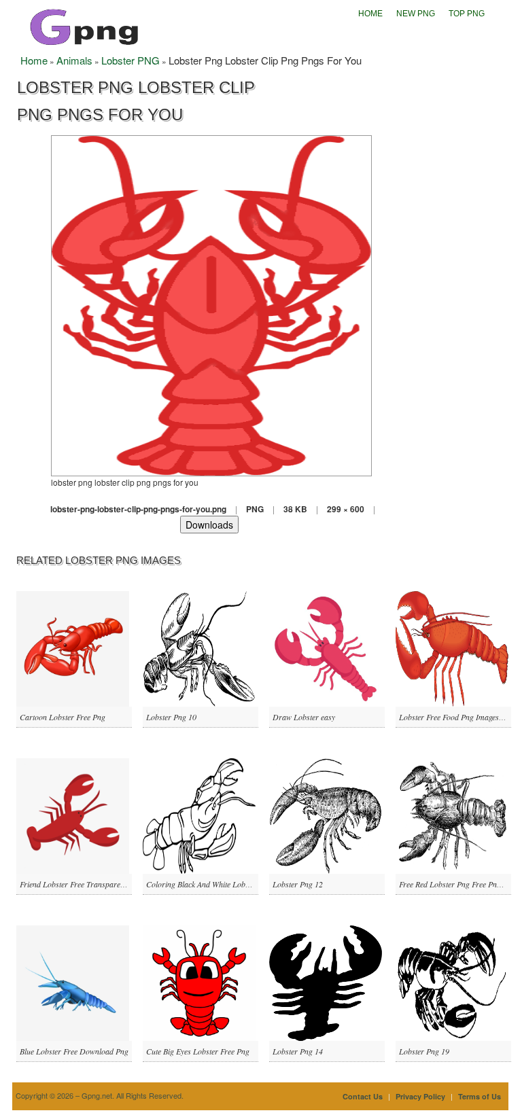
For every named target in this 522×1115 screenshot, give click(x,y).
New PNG (415, 13)
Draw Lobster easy (304, 716)
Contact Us (363, 1096)
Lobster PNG (130, 60)
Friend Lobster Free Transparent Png (80, 884)
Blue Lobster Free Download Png (74, 1051)
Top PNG (467, 13)
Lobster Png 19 (424, 1051)
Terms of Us (479, 1096)
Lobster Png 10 (171, 716)
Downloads (209, 524)
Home (370, 13)
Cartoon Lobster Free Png (62, 716)
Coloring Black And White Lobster (202, 884)
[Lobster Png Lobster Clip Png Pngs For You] (211, 304)
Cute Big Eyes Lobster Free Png (197, 1051)
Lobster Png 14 (298, 1051)
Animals (74, 60)
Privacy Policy (420, 1096)
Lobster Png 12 (298, 884)
